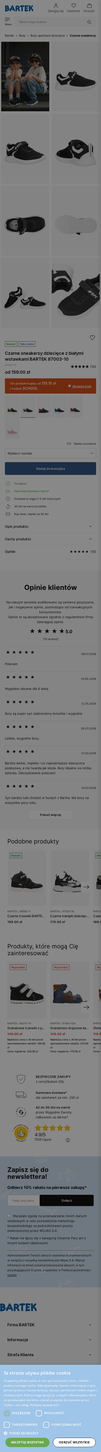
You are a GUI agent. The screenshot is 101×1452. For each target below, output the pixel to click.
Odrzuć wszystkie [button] (74, 1442)
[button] (50, 1433)
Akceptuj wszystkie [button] (27, 1442)
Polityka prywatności (44, 1405)
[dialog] (50, 726)
